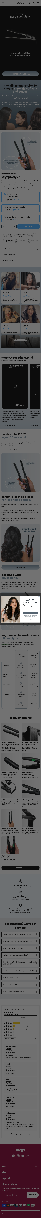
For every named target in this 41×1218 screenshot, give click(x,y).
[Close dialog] (39, 597)
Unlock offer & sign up (30, 613)
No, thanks (30, 619)
